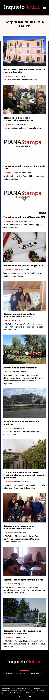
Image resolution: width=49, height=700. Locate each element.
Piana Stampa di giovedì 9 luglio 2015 (23, 265)
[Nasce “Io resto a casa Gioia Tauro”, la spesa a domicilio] (24, 51)
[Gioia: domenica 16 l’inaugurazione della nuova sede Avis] (24, 612)
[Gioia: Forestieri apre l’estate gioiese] (24, 561)
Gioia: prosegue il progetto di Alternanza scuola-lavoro (19, 315)
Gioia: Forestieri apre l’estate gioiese (23, 579)
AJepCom (14, 689)
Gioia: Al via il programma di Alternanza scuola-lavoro (18, 527)
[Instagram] (24, 697)
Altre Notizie (8, 76)
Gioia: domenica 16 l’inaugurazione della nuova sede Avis (22, 632)
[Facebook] (19, 697)
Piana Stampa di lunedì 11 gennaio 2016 (24, 217)
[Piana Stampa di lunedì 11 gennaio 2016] (24, 199)
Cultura (6, 321)
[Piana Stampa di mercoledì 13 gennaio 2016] (24, 148)
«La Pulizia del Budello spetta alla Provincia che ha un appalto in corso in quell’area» (24, 475)
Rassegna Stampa (10, 173)
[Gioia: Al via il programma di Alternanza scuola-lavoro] (24, 507)
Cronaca (7, 428)
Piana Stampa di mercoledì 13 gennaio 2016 (24, 167)
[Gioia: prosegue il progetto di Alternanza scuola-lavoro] (24, 296)
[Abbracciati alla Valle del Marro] (24, 349)
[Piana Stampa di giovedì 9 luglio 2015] (24, 247)
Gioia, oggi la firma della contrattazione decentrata (18, 119)
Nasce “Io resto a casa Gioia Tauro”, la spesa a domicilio (24, 71)
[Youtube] (30, 697)
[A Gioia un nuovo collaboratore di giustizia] (24, 403)
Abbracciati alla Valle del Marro (20, 367)
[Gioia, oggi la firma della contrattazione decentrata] (24, 99)
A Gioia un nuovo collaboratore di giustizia (21, 423)
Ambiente (7, 372)
